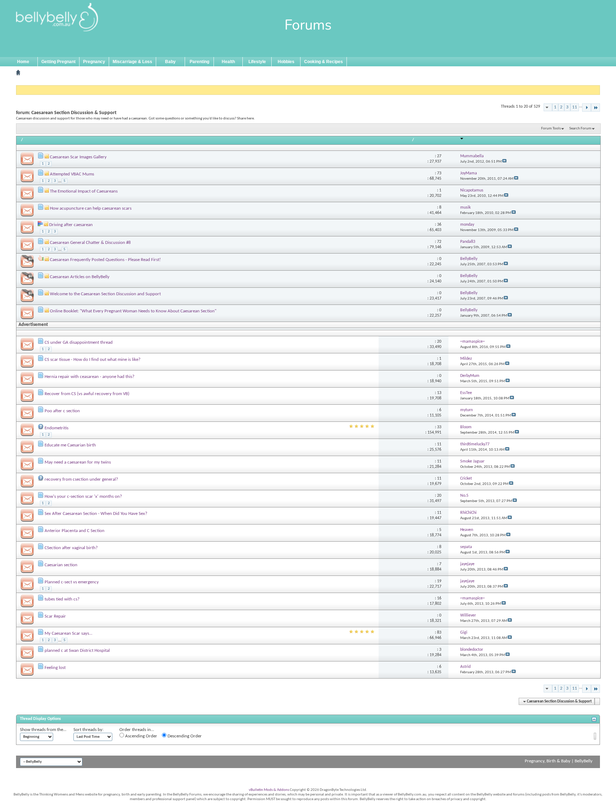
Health (228, 61)
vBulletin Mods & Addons (269, 790)
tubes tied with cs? (62, 599)
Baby (170, 61)
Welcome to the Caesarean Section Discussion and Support (105, 294)
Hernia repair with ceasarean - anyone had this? (89, 376)
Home (23, 61)
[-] (586, 107)
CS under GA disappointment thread (79, 342)
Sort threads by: (88, 729)
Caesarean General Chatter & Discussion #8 (90, 242)
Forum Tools (551, 129)
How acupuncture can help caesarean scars (91, 208)
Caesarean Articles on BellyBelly (79, 277)
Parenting (199, 61)
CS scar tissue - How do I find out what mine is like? (92, 359)
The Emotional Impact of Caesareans (84, 191)
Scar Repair (55, 616)
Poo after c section (62, 411)
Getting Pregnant (58, 61)
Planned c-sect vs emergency (72, 582)
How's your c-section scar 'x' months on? (83, 496)
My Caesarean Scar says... (68, 633)
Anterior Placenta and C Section (74, 530)
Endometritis (56, 428)
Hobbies (286, 61)
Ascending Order (140, 736)
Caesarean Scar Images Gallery (78, 157)
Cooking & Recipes (323, 61)
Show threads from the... (43, 729)
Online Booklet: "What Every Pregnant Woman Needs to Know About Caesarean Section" (133, 311)
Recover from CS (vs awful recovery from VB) (87, 394)
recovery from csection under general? (81, 479)
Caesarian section (61, 565)
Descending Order (184, 736)
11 (574, 107)
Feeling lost (55, 667)
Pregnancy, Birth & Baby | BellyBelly (558, 761)
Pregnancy (94, 61)
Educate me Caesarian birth (70, 445)
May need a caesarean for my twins (78, 462)
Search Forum (580, 129)
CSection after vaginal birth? (71, 548)
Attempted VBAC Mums (72, 174)
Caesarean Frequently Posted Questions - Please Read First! (105, 259)
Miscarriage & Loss (132, 61)
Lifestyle (257, 61)
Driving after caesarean (71, 225)
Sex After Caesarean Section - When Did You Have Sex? (96, 513)
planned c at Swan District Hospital (77, 650)
